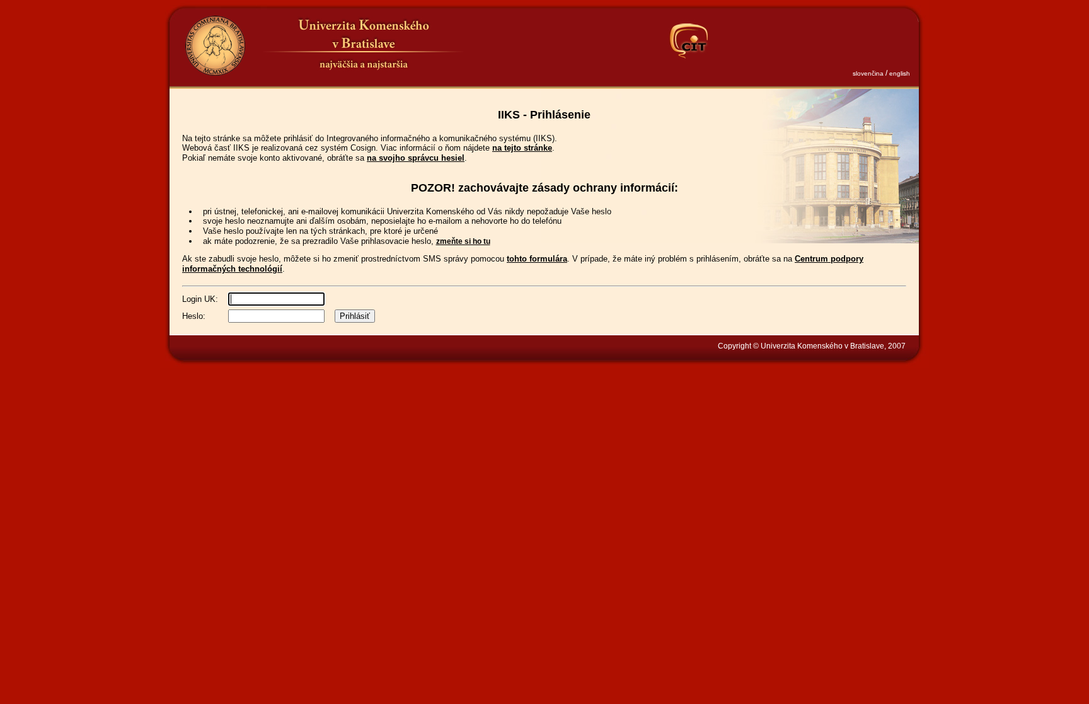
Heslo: (193, 316)
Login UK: (200, 299)
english (899, 73)
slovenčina (868, 73)
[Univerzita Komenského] (215, 46)
